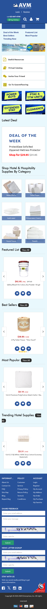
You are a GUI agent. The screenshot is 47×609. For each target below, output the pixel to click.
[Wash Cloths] (12, 188)
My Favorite (37, 502)
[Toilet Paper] (35, 188)
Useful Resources (16, 59)
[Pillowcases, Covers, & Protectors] (35, 211)
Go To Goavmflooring (18, 84)
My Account (37, 489)
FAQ (3, 489)
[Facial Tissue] (12, 234)
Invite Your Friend (16, 76)
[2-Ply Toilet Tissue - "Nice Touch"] (23, 324)
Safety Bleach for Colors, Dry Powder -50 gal (23, 285)
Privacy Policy (22, 489)
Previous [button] (4, 276)
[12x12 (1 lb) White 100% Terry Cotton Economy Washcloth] (23, 439)
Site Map (5, 492)
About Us (5, 482)
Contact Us (6, 485)
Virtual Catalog (15, 68)
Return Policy (22, 492)
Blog (3, 496)
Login (18, 12)
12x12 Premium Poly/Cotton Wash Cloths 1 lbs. (23, 395)
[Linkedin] (20, 588)
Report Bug (6, 499)
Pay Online (14, 20)
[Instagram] (14, 588)
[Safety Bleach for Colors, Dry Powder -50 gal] (23, 269)
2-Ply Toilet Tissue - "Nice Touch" (23, 340)
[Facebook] (3, 588)
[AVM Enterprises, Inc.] (23, 6)
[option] (23, 47)
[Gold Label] (12, 211)
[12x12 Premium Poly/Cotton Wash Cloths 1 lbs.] (23, 379)
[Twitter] (9, 588)
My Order (36, 496)
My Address (37, 492)
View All (25, 250)
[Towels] (35, 234)
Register (26, 12)
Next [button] (42, 276)
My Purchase (38, 499)
